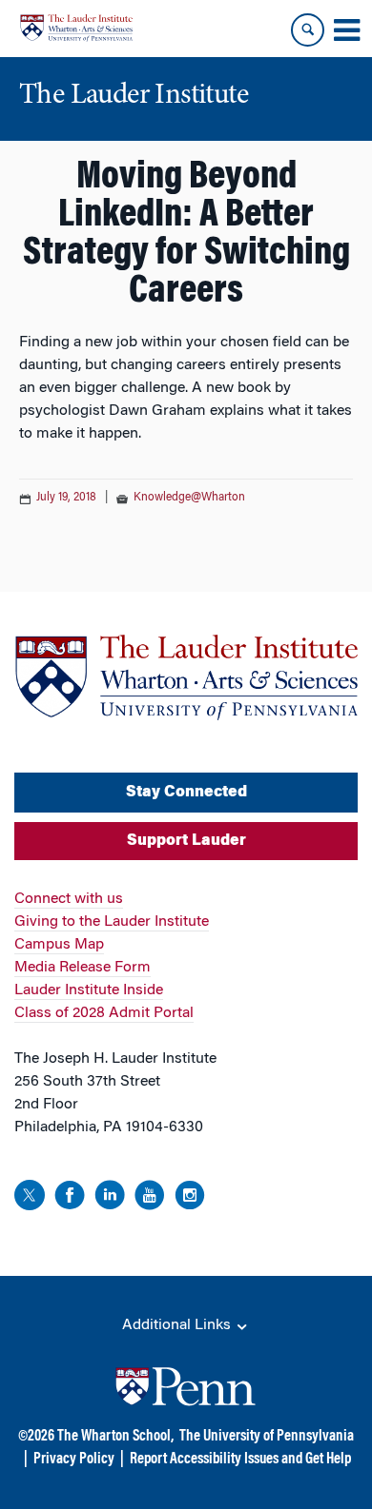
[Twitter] (29, 1198)
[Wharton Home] (76, 28)
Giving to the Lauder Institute (111, 922)
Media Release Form (82, 967)
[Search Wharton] (307, 30)
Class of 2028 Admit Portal (104, 1013)
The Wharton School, (115, 1436)
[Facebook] (69, 1198)
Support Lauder (186, 841)
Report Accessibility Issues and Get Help (240, 1459)
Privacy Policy (73, 1459)
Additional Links (178, 1325)
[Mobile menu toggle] (346, 30)
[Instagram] (190, 1198)
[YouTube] (149, 1198)
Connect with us (68, 899)
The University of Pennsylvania (266, 1436)
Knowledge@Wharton (189, 497)
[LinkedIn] (109, 1198)
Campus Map (59, 944)
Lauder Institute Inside (88, 990)
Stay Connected (186, 792)
